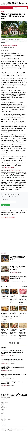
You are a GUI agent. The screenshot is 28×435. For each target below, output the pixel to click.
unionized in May (9, 167)
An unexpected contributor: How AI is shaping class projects (18, 257)
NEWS (2, 11)
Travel (2, 413)
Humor (2, 410)
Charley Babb (5, 385)
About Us (3, 415)
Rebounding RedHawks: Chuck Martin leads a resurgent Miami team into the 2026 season (14, 352)
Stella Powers (5, 363)
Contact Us (3, 416)
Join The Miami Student (5, 419)
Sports (2, 404)
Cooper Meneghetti (6, 355)
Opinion (2, 403)
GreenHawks (3, 407)
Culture (2, 409)
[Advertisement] (14, 234)
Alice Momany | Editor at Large (9, 45)
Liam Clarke (14, 272)
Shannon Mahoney (16, 261)
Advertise (3, 418)
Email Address (4, 199)
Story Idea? (3, 420)
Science (2, 412)
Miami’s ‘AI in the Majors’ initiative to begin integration (17, 268)
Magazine (3, 406)
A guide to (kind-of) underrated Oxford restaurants (12, 367)
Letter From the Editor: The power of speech (18, 277)
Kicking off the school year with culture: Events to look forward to (12, 360)
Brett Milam (18, 41)
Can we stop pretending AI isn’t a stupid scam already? (12, 382)
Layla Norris (4, 370)
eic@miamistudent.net (5, 397)
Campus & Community (5, 402)
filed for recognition (14, 170)
